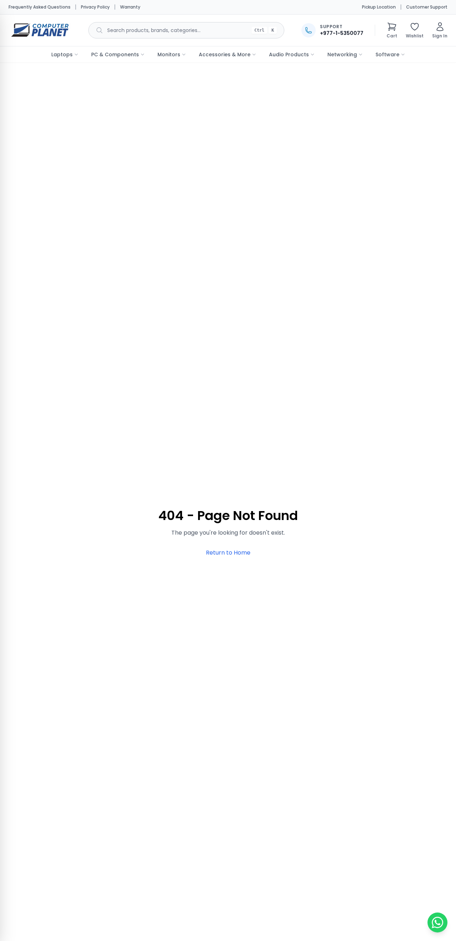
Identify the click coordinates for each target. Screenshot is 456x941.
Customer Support (426, 7)
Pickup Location (379, 7)
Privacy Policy (95, 7)
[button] (392, 30)
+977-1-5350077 (341, 33)
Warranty (130, 7)
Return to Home (228, 553)
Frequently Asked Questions (40, 7)
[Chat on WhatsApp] (437, 922)
